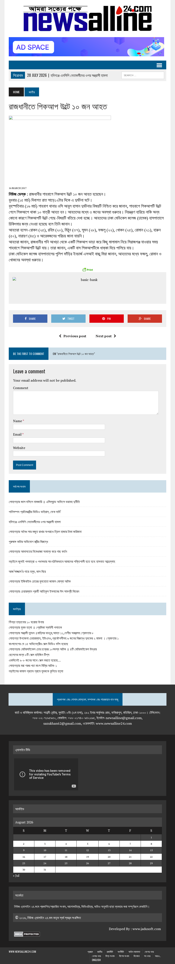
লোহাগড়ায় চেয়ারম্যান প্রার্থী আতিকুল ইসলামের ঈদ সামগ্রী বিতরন (44, 591)
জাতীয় (99, 951)
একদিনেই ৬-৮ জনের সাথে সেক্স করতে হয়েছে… (35, 660)
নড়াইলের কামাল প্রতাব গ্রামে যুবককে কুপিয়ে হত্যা (36, 671)
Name (18, 421)
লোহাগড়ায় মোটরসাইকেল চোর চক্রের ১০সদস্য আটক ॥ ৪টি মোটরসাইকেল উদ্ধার (53, 649)
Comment (20, 387)
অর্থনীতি (121, 951)
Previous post (74, 336)
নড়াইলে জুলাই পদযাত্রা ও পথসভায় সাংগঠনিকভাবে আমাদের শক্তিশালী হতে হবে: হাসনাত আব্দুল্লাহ (62, 561)
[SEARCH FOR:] (142, 74)
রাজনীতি (110, 951)
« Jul (16, 875)
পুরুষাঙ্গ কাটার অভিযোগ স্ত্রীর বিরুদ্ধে (28, 541)
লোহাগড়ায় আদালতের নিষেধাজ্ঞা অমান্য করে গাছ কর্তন (38, 551)
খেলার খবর (96, 956)
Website (19, 447)
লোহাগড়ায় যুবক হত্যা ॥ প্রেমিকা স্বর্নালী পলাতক (35, 627)
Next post (104, 336)
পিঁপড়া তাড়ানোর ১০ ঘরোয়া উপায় (26, 622)
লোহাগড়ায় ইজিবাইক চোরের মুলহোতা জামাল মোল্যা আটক (40, 581)
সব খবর (147, 956)
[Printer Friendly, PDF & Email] (87, 269)
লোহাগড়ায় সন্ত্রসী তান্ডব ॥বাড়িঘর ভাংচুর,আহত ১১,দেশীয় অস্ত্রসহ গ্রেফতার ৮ (51, 633)
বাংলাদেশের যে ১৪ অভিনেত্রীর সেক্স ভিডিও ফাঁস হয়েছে (38, 643)
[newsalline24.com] (87, 18)
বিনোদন (137, 956)
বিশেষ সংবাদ (124, 956)
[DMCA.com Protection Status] (27, 934)
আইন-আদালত (134, 951)
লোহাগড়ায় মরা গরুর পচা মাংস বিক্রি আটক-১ (33, 665)
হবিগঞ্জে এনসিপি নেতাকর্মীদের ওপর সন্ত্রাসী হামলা (35, 521)
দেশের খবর (149, 951)
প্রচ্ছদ (90, 951)
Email (17, 434)
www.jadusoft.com (147, 928)
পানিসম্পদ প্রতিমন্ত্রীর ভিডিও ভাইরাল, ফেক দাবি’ (35, 511)
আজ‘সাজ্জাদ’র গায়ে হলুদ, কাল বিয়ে (27, 571)
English (96, 960)
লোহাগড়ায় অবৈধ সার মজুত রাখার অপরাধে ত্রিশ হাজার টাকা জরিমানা (45, 531)
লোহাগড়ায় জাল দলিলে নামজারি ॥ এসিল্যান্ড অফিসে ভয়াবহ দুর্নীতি (44, 501)
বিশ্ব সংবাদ (110, 956)
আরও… (158, 956)
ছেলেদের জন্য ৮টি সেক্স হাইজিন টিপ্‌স (29, 654)
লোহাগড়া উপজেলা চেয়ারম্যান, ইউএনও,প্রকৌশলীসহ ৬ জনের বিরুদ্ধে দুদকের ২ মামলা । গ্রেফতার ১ (64, 638)
